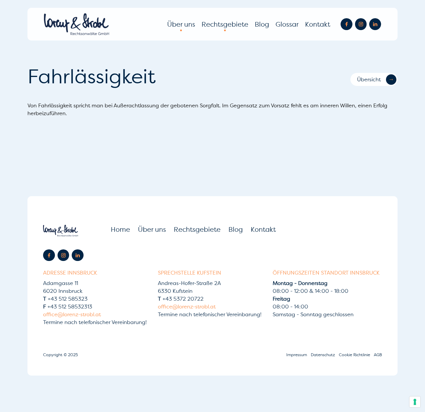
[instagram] (361, 24)
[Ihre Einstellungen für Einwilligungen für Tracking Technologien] (414, 401)
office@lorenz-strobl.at (72, 314)
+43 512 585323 (65, 298)
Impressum (297, 354)
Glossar (287, 24)
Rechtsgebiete (225, 24)
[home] (76, 24)
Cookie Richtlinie (355, 354)
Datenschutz (323, 354)
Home (120, 229)
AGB (378, 354)
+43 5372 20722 (181, 298)
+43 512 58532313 (67, 306)
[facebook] (346, 24)
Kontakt (317, 24)
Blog (262, 24)
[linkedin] (375, 24)
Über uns (181, 24)
